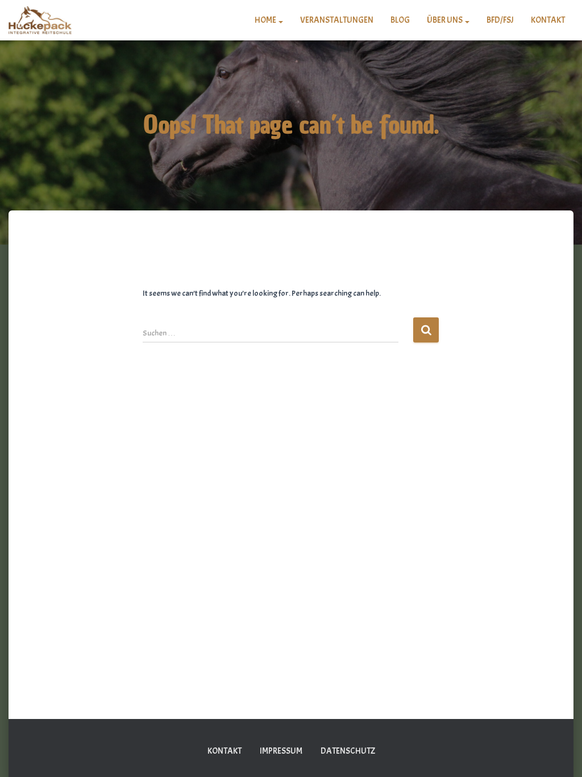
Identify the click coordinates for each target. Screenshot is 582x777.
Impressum (281, 751)
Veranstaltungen (336, 20)
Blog (400, 20)
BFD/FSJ (500, 20)
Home (266, 20)
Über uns (445, 20)
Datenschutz (348, 751)
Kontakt (548, 20)
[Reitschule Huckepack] (40, 20)
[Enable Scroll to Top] (559, 754)
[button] (280, 20)
